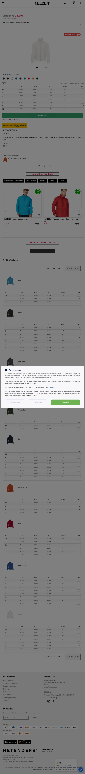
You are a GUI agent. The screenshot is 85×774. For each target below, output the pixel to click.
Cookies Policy (20, 396)
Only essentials (14, 402)
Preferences (38, 402)
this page (52, 388)
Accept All (65, 402)
